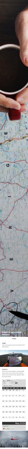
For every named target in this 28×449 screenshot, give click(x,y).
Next (10, 385)
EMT (9, 428)
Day (15, 380)
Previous (6, 385)
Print (13, 428)
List (5, 380)
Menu (14, 338)
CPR (5, 428)
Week (12, 380)
